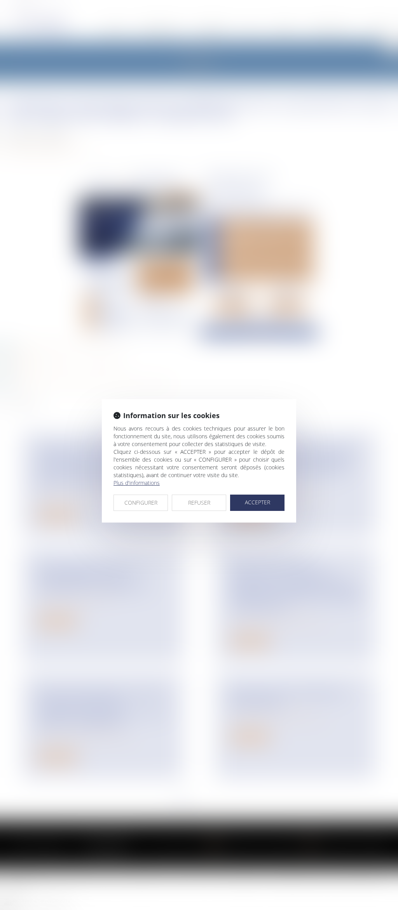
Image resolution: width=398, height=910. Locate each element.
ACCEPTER (257, 502)
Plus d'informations (136, 482)
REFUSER (199, 502)
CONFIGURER (140, 502)
